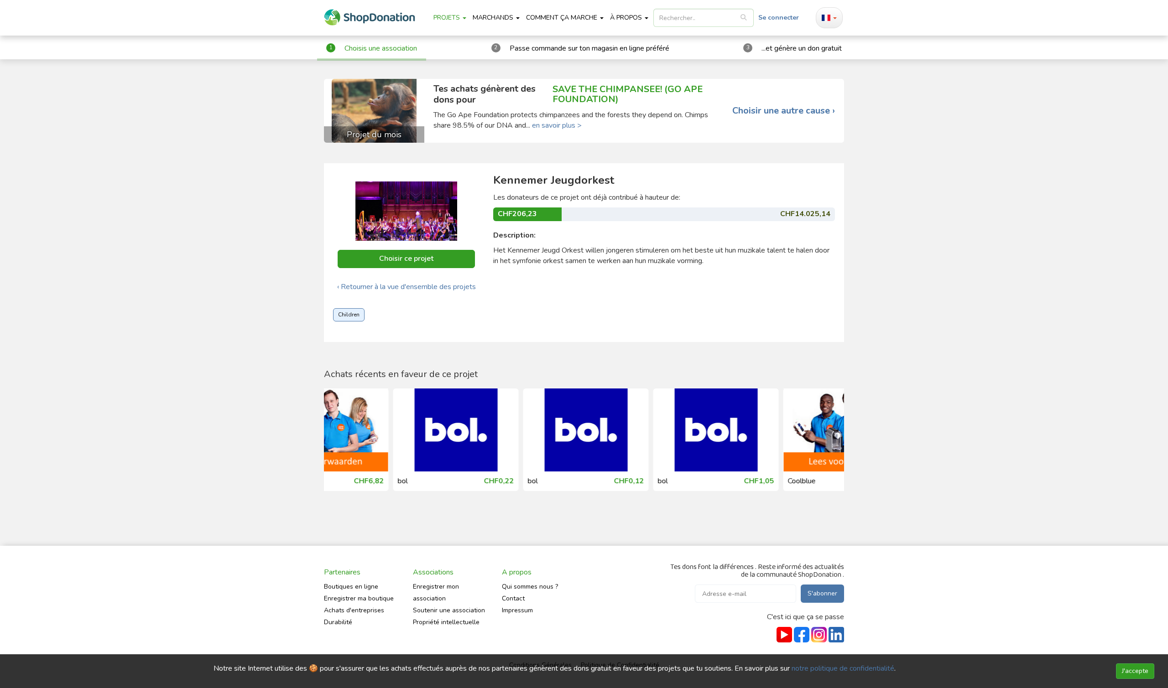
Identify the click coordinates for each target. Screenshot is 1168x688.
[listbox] (703, 18)
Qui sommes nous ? (530, 586)
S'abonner (822, 593)
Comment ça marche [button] (562, 17)
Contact (513, 598)
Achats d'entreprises (354, 610)
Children (349, 314)
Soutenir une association (449, 610)
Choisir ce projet (406, 258)
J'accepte (1135, 671)
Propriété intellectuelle (446, 622)
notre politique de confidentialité (843, 668)
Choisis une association (380, 48)
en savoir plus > (557, 125)
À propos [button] (627, 17)
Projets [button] (447, 17)
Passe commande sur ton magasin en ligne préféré (589, 48)
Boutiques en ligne (351, 586)
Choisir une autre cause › (783, 110)
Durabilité (338, 622)
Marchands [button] (494, 17)
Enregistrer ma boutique (359, 598)
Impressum (517, 610)
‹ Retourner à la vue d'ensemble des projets (406, 287)
